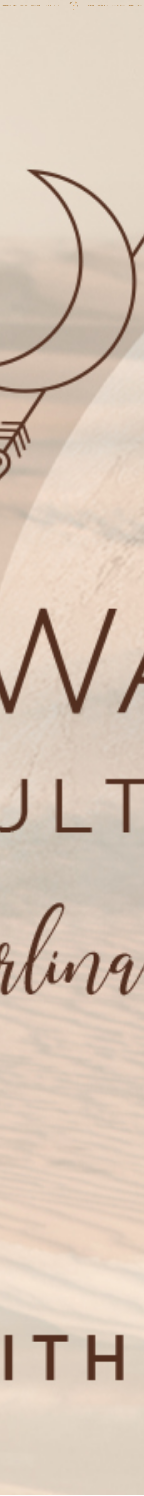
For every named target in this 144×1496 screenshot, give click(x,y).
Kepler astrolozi (118, 5)
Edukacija (6, 5)
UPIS (55, 5)
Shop (15, 5)
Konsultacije (36, 5)
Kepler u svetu (102, 5)
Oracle (131, 5)
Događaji (24, 5)
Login (139, 5)
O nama (90, 5)
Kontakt (47, 5)
